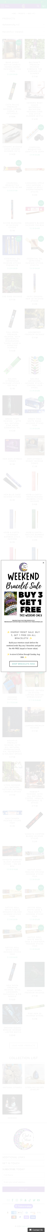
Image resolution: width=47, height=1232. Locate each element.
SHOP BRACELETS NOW (23, 664)
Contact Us (37, 1230)
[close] (43, 562)
